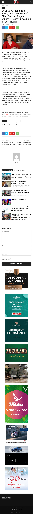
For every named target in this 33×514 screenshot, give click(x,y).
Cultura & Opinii (6, 508)
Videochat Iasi (5, 501)
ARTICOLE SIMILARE (7, 170)
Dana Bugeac (10, 122)
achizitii (9, 121)
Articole (7, 5)
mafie (16, 122)
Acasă (3, 5)
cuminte (4, 122)
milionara (21, 122)
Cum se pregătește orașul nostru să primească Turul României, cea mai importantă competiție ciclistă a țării (20, 175)
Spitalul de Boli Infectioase (7, 124)
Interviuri (27, 508)
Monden (22, 508)
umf (16, 124)
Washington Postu (15, 508)
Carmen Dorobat (16, 121)
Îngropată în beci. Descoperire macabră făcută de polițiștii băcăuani (23, 144)
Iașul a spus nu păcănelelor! (18, 199)
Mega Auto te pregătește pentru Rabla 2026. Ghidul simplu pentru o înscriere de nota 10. (20, 208)
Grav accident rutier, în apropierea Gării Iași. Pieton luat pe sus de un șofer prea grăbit (9, 145)
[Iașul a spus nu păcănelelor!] (5, 202)
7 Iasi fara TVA (14, 509)
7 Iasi (6, 24)
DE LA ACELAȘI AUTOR (19, 170)
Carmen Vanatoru (25, 121)
